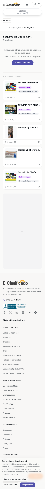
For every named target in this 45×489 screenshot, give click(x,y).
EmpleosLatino (9, 395)
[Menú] (37, 4)
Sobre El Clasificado (11, 333)
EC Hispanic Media (10, 386)
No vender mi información (13, 373)
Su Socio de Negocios (12, 399)
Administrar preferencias (15, 479)
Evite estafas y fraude (12, 355)
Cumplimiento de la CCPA (13, 369)
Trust (5, 351)
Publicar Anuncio (22, 62)
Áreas (5, 448)
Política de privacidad (12, 360)
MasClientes (8, 404)
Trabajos (6, 342)
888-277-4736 (13, 299)
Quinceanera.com (10, 390)
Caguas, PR (16, 27)
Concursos (7, 434)
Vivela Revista (9, 417)
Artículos (6, 439)
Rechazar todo (10, 485)
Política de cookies (11, 364)
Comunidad (7, 430)
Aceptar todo (27, 485)
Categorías (7, 443)
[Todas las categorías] (27, 4)
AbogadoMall (8, 408)
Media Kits (7, 337)
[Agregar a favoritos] (38, 97)
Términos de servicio (11, 346)
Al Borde (6, 413)
